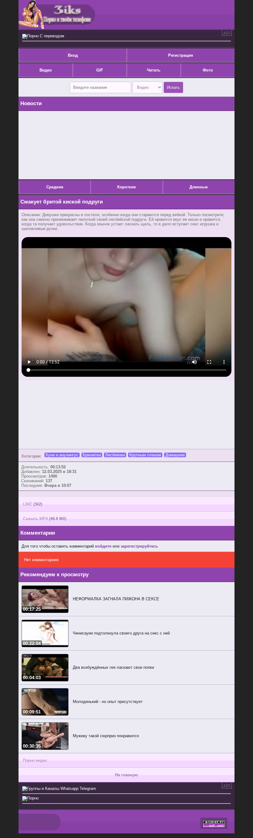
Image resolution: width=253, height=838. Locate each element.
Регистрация (180, 55)
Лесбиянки (115, 455)
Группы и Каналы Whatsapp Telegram (61, 788)
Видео (45, 70)
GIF (99, 70)
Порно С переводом (45, 36)
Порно (33, 798)
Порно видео (35, 760)
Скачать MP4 (44, 518)
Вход (73, 55)
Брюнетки (92, 455)
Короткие (126, 187)
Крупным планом (145, 455)
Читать (153, 70)
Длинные (198, 187)
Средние (54, 187)
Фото (208, 70)
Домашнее (175, 455)
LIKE (32, 504)
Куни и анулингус (62, 455)
